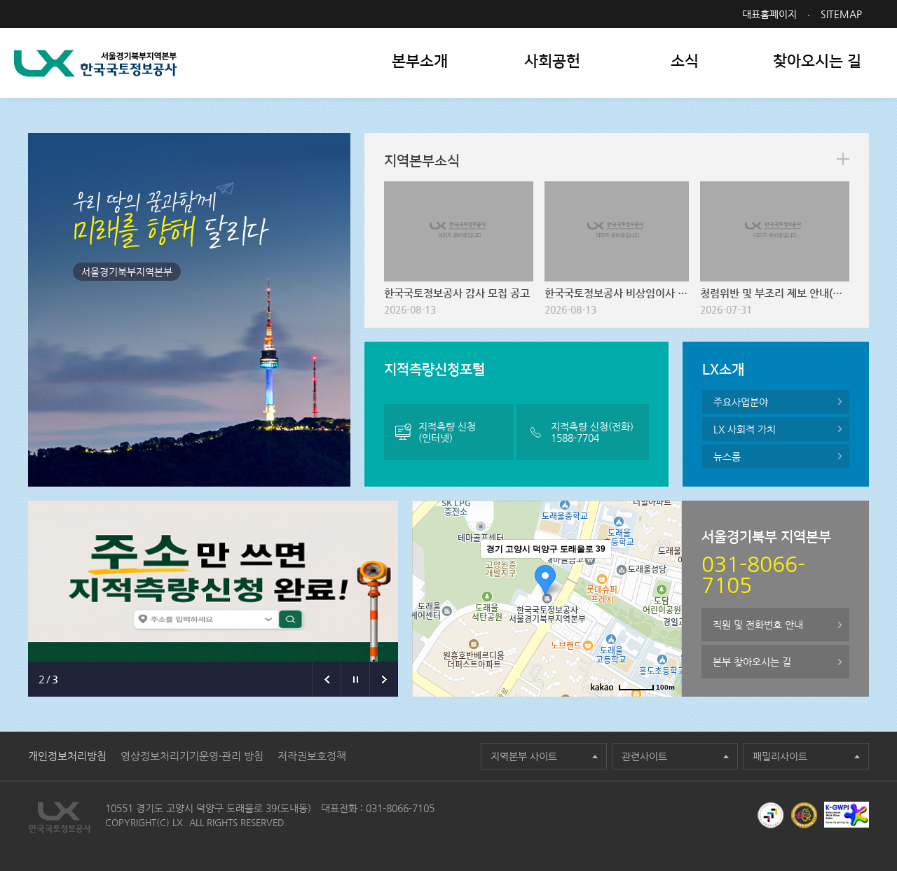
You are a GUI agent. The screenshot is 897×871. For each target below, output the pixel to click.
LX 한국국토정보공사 (95, 63)
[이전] (326, 679)
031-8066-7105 (400, 808)
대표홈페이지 (769, 14)
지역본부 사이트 (524, 756)
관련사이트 (644, 756)
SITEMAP (841, 14)
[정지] (355, 679)
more (843, 159)
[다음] (383, 679)
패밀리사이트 (780, 756)
